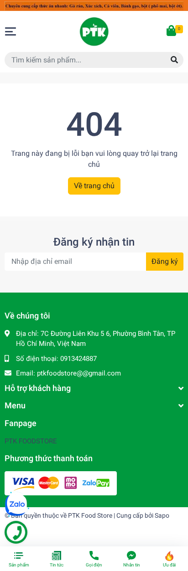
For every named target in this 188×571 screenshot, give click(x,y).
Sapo (162, 515)
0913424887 (78, 359)
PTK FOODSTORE (31, 441)
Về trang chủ (94, 185)
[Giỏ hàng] (172, 31)
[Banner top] (94, 5)
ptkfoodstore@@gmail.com (79, 373)
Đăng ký (164, 261)
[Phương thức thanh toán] (61, 482)
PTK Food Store (90, 515)
